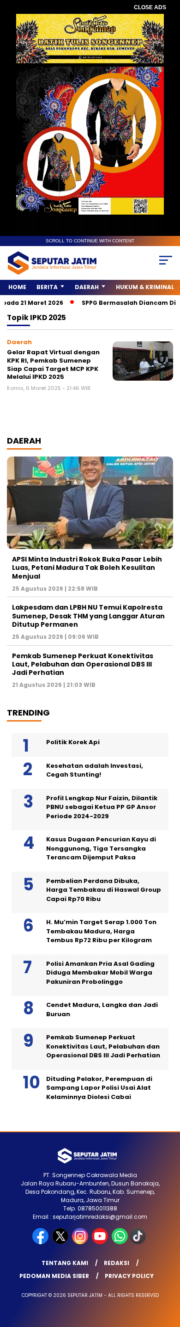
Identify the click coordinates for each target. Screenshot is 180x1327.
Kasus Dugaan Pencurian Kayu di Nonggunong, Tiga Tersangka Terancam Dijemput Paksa (101, 848)
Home (17, 287)
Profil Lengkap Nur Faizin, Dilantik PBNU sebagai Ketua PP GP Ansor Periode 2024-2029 (101, 807)
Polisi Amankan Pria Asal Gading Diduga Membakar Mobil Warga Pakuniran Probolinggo (100, 972)
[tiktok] (139, 1242)
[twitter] (61, 1242)
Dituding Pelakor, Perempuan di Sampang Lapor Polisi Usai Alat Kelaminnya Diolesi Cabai (99, 1087)
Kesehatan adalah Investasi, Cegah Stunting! (94, 770)
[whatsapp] (120, 1242)
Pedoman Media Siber (54, 1276)
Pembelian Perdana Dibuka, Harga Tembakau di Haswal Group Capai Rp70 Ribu (103, 889)
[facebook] (41, 1242)
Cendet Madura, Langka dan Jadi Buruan (102, 1009)
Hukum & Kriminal (145, 287)
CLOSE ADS (150, 7)
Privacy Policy (129, 1276)
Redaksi (116, 1263)
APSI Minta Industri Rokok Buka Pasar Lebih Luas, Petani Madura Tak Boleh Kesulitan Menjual (87, 567)
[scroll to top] (167, 1273)
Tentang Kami (65, 1263)
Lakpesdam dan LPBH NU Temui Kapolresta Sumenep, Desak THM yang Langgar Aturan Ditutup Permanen (88, 616)
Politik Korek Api (73, 742)
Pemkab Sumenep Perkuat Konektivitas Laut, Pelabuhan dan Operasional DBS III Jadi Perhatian (82, 664)
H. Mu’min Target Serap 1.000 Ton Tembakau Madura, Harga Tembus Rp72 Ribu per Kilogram (101, 931)
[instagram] (81, 1242)
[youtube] (101, 1242)
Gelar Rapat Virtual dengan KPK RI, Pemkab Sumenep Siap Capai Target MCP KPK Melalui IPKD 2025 (53, 364)
